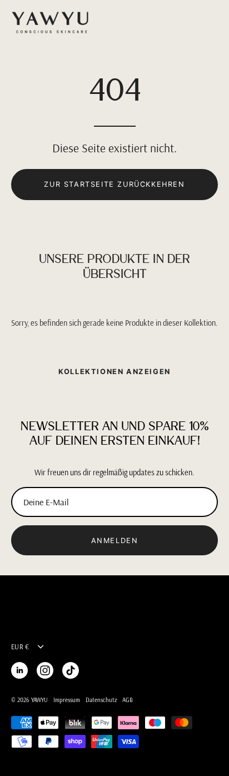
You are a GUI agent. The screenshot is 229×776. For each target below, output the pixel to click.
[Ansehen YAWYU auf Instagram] (45, 670)
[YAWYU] (50, 22)
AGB (127, 700)
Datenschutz (101, 700)
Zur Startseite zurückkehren (114, 184)
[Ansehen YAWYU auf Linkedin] (19, 670)
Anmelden (114, 540)
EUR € (20, 646)
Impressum (66, 700)
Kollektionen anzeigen (114, 371)
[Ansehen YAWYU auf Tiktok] (70, 670)
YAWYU (39, 700)
